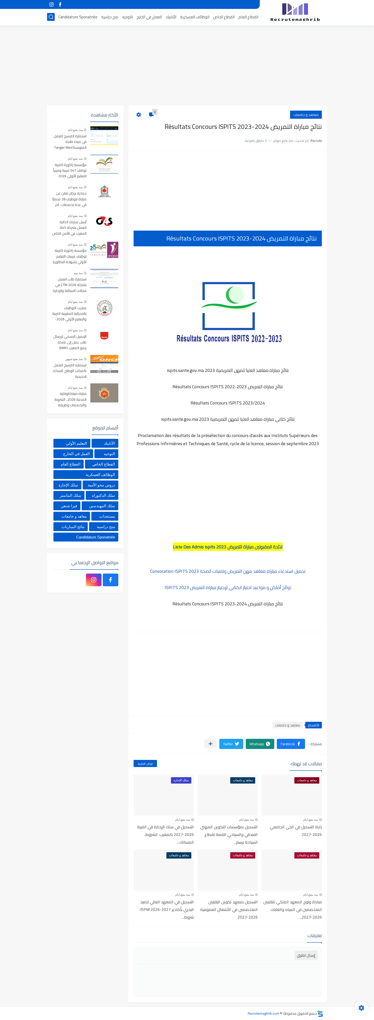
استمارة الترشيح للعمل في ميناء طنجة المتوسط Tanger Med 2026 (70, 142)
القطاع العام (248, 17)
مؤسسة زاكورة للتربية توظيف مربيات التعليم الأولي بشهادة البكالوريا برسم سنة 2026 (70, 256)
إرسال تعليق (306, 955)
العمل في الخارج (149, 17)
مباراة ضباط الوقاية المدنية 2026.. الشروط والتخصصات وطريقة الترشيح (71, 399)
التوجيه (127, 17)
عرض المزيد (145, 763)
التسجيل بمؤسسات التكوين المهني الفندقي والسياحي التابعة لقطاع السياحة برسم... (229, 834)
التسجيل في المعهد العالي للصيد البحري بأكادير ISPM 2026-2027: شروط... (166, 909)
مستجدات (107, 516)
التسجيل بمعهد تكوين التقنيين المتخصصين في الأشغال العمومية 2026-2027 (229, 909)
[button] (291, 744)
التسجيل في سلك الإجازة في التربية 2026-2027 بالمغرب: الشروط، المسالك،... (165, 834)
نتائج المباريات (73, 526)
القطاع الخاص (224, 17)
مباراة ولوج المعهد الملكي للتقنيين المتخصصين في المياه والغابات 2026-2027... (292, 909)
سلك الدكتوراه (103, 495)
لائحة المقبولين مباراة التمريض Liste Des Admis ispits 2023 (228, 547)
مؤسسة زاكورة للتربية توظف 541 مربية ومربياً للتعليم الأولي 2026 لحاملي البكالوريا (70, 170)
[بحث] (51, 17)
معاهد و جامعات (306, 115)
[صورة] (104, 135)
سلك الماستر (70, 495)
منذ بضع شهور (74, 359)
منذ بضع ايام (310, 819)
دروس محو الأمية (101, 485)
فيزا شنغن (69, 506)
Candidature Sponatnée (77, 17)
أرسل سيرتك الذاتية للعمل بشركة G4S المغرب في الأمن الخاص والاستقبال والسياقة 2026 (69, 228)
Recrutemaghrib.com (263, 1013)
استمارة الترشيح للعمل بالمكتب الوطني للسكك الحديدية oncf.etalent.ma (70, 371)
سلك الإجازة (68, 485)
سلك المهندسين (102, 506)
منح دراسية (109, 17)
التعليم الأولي (76, 443)
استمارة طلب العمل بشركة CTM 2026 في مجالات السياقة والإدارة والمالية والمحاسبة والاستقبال (70, 285)
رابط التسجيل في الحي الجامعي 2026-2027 (296, 830)
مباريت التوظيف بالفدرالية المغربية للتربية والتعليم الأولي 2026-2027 (69, 314)
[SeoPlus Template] (320, 1013)
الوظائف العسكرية (194, 17)
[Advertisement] (187, 66)
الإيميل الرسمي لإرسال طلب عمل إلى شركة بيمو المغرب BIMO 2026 (70, 342)
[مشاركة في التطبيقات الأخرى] (210, 743)
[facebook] (60, 4)
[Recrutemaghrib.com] (295, 12)
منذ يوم (78, 273)
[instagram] (51, 4)
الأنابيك (171, 17)
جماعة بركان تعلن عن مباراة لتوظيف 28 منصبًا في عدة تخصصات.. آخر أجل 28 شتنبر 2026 (69, 199)
